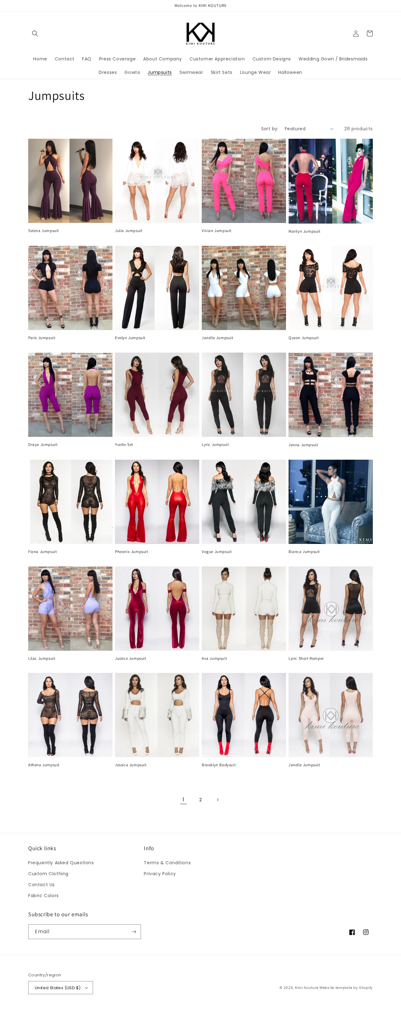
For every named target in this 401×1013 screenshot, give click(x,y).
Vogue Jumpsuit (217, 551)
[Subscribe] (134, 931)
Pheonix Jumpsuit (131, 551)
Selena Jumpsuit (43, 230)
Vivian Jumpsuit (217, 230)
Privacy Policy (160, 874)
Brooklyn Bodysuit (219, 765)
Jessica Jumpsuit (131, 765)
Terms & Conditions (167, 863)
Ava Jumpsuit (214, 658)
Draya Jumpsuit (42, 444)
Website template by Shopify (346, 987)
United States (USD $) (58, 988)
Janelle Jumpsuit (217, 337)
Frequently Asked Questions (61, 863)
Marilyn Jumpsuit (304, 231)
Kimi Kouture (306, 987)
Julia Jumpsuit (128, 230)
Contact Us (41, 884)
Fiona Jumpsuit (42, 551)
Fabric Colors (43, 895)
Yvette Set (124, 444)
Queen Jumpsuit (304, 337)
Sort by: (270, 129)
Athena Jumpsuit (44, 765)
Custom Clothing (48, 874)
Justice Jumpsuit (130, 658)
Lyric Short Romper (306, 658)
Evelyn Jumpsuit (130, 337)
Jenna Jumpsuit (303, 444)
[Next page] (217, 800)
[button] (35, 33)
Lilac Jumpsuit (41, 658)
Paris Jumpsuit (41, 337)
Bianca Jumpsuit (304, 551)
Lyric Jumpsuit (215, 444)
